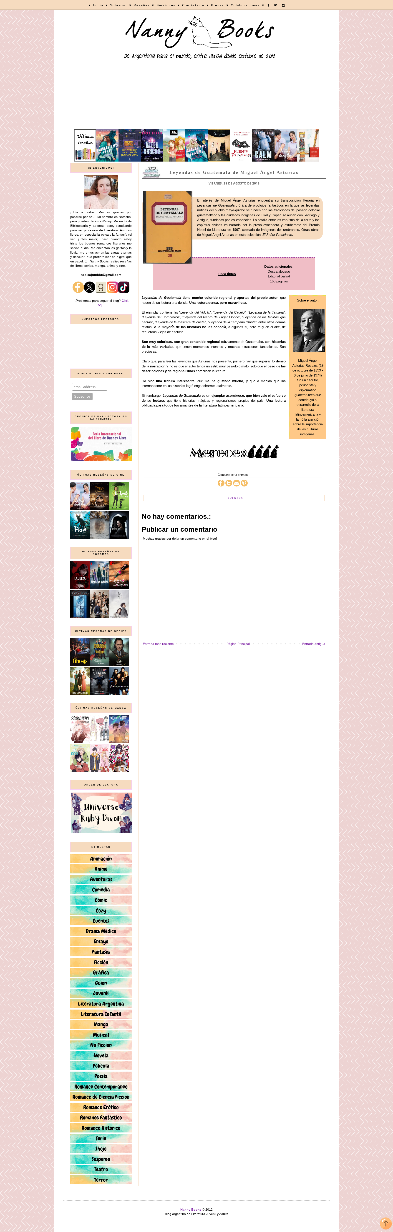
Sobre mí (118, 5)
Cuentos (235, 497)
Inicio (98, 5)
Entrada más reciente (158, 644)
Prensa (217, 5)
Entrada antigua (313, 644)
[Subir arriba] (386, 1224)
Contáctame (193, 5)
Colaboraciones (245, 5)
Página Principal (238, 644)
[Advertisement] (196, 95)
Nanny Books (190, 1209)
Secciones (165, 5)
